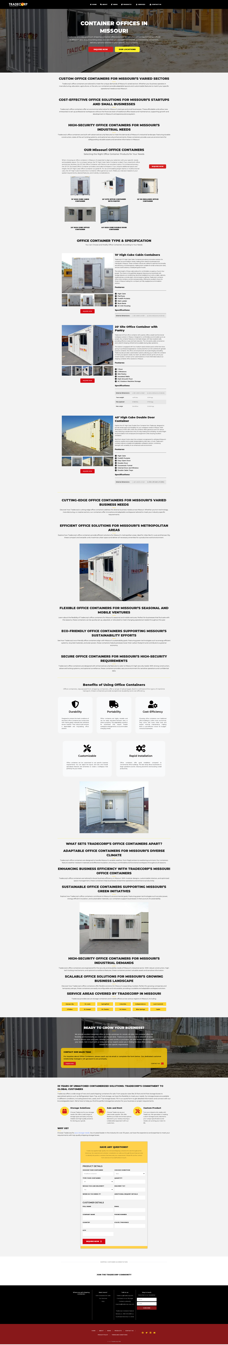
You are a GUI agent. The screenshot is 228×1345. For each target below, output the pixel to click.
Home (93, 1330)
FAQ (103, 1301)
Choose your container (93, 1170)
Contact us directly (125, 1301)
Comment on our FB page (125, 1298)
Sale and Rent (114, 1108)
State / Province (121, 1222)
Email (116, 1206)
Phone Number (120, 1214)
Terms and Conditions (119, 1334)
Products (118, 1330)
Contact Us (155, 1063)
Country (86, 1222)
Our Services (103, 1298)
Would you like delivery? (93, 1186)
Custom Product (152, 1108)
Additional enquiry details (126, 1194)
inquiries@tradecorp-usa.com (125, 1304)
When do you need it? (92, 1194)
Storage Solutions (80, 1108)
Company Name (89, 1214)
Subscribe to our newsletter (146, 1295)
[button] (63, 273)
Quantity (118, 1178)
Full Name (87, 1206)
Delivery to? (119, 1186)
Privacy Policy (103, 1334)
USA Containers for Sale (103, 1295)
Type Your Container (92, 1178)
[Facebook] (143, 1333)
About (101, 1330)
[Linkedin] (150, 1333)
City (84, 1230)
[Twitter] (147, 1333)
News (109, 1330)
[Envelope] (154, 1333)
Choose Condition (122, 1170)
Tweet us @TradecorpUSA (125, 1295)
